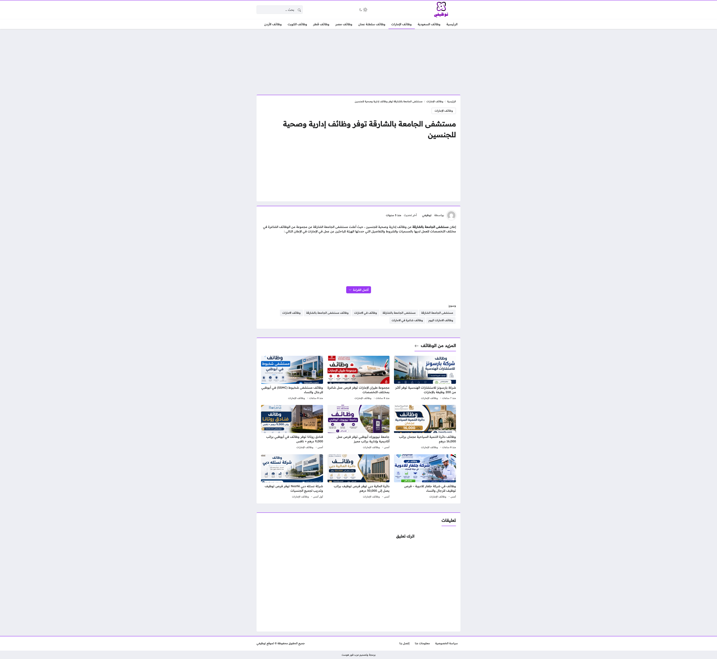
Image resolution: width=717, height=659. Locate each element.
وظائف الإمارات (434, 101)
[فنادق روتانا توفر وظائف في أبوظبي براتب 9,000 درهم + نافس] (292, 427)
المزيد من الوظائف (438, 345)
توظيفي (427, 215)
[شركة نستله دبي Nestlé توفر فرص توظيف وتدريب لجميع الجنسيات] (292, 476)
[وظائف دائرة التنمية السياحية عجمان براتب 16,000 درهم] (425, 427)
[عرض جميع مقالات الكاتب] (451, 215)
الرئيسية (451, 101)
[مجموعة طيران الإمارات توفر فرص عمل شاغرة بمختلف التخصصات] (358, 378)
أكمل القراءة (361, 290)
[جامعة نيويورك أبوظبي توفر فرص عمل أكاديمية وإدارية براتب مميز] (358, 427)
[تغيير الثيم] (363, 9)
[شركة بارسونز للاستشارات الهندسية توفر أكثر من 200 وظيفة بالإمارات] (425, 378)
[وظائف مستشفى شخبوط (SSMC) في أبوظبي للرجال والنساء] (292, 378)
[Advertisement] (358, 59)
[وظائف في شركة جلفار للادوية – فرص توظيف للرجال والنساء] (425, 476)
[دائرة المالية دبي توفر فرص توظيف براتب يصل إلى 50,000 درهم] (358, 476)
